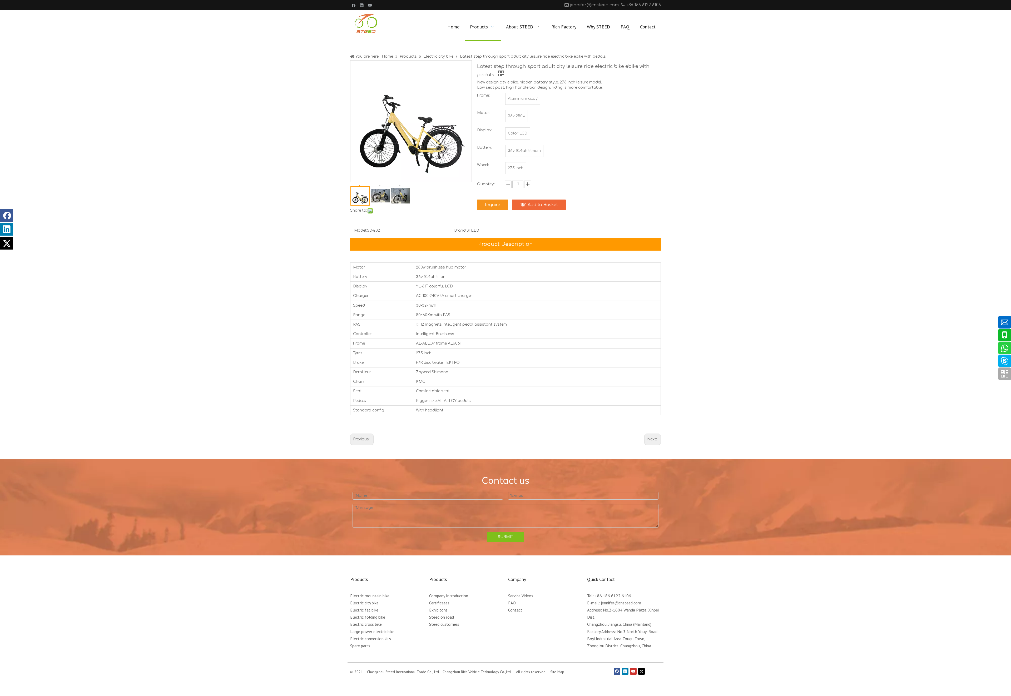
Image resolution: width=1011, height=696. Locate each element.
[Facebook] (353, 5)
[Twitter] (6, 243)
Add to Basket (543, 204)
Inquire (492, 204)
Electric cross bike (366, 624)
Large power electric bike (372, 631)
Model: (360, 230)
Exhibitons (438, 610)
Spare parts (360, 645)
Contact (515, 610)
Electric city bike (364, 602)
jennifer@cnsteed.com (594, 5)
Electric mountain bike (369, 595)
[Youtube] (370, 5)
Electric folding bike (367, 617)
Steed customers (444, 624)
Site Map (557, 671)
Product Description (505, 244)
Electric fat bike (364, 610)
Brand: (460, 230)
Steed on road (441, 617)
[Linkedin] (362, 5)
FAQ (512, 602)
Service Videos (520, 595)
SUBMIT (505, 537)
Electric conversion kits (370, 638)
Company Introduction (448, 595)
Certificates (439, 602)
